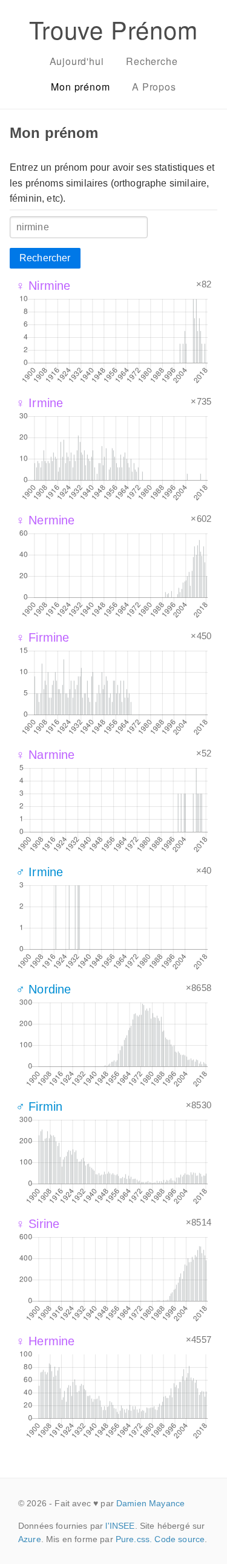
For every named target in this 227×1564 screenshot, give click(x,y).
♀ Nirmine (43, 285)
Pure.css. (134, 1539)
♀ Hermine (45, 1341)
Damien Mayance (150, 1503)
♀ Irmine (39, 403)
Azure (29, 1539)
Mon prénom (80, 87)
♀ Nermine (45, 520)
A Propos (154, 87)
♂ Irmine (39, 872)
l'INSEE (119, 1526)
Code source (179, 1539)
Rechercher (45, 258)
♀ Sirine (37, 1223)
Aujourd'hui (77, 61)
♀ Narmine (45, 754)
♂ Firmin (39, 1106)
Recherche (151, 61)
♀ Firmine (42, 637)
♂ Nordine (43, 989)
